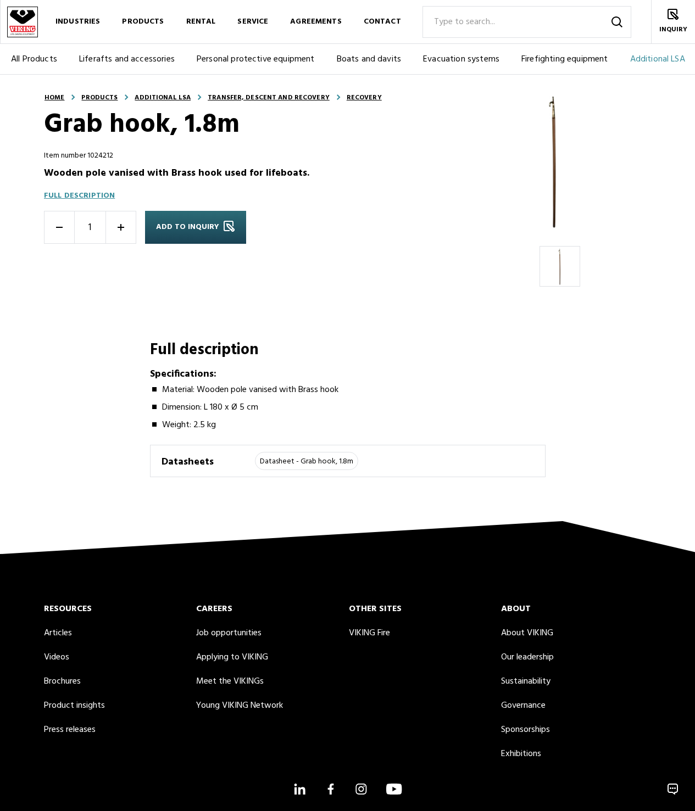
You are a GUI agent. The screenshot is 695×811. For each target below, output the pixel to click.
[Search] (616, 21)
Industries (77, 21)
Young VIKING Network (239, 705)
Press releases (70, 730)
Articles (58, 633)
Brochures (62, 681)
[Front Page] (22, 21)
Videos (56, 657)
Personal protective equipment (256, 59)
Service (252, 21)
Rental (201, 21)
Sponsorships (525, 730)
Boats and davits (369, 59)
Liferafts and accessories (127, 59)
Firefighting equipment (564, 59)
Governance (523, 705)
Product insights (74, 705)
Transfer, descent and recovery (269, 97)
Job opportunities (229, 633)
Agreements (315, 21)
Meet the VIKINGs (230, 681)
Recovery (364, 97)
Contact (382, 21)
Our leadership (527, 657)
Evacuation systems (461, 59)
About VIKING (527, 633)
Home (54, 97)
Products (143, 21)
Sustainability (526, 681)
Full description (79, 195)
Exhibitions (521, 754)
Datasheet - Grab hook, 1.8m (306, 461)
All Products (34, 59)
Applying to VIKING (232, 657)
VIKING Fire (369, 633)
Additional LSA (163, 97)
